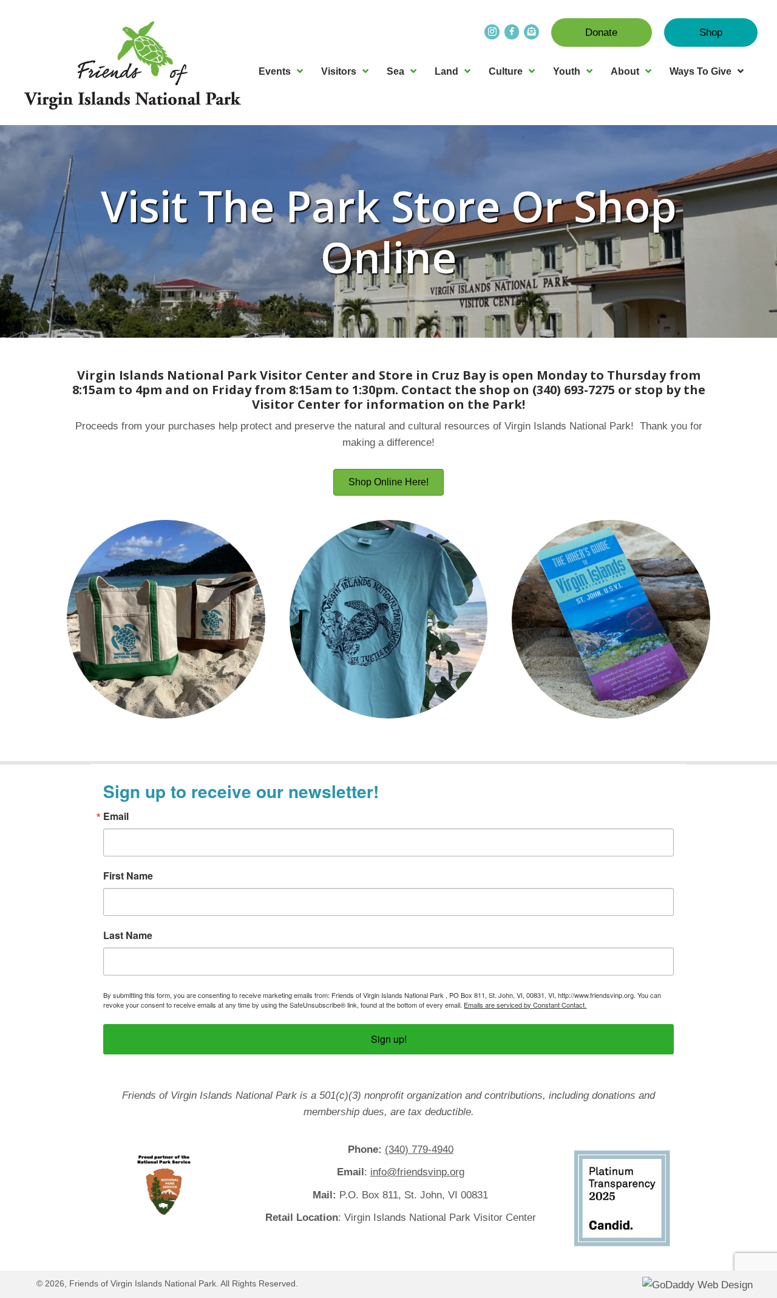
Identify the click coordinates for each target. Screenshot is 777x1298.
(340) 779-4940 (419, 1149)
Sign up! (389, 1039)
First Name (128, 876)
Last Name (127, 935)
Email (116, 816)
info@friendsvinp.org (417, 1172)
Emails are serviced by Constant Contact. (525, 1004)
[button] (601, 32)
